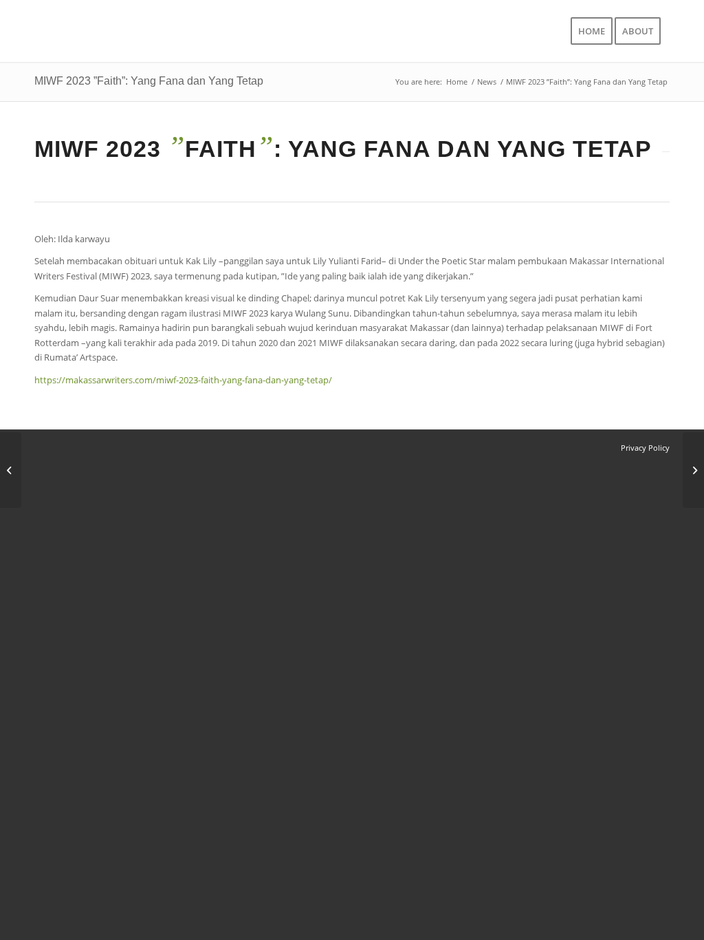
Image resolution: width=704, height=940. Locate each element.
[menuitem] (592, 31)
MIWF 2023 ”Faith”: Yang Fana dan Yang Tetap (148, 81)
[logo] (125, 31)
